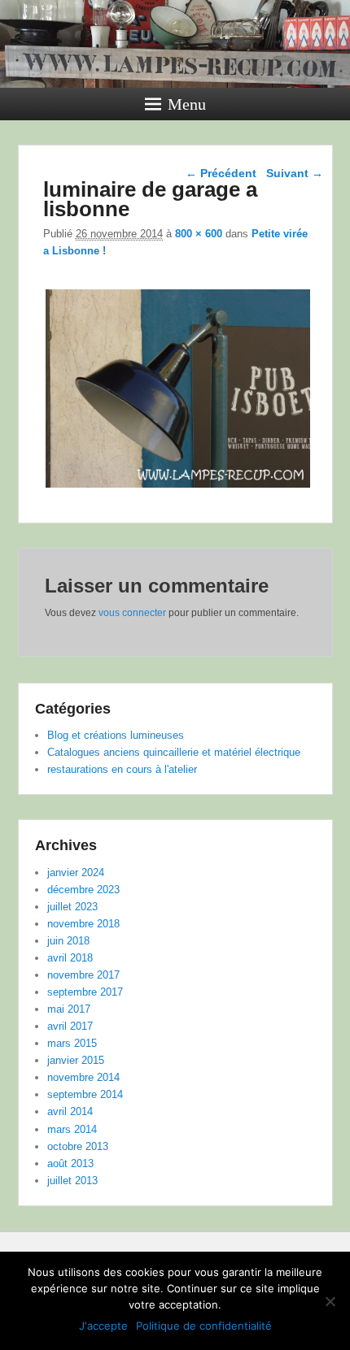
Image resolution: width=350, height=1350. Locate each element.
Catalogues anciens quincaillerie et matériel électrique (173, 752)
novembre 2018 (83, 924)
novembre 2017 (83, 975)
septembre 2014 (85, 1094)
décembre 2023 (83, 889)
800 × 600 (198, 234)
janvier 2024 (75, 872)
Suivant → (294, 173)
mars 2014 (72, 1129)
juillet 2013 (72, 1180)
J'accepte (103, 1325)
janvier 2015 (75, 1060)
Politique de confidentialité (204, 1325)
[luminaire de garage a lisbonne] (178, 487)
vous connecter (132, 613)
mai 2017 (68, 1009)
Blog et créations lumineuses (115, 735)
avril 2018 (70, 958)
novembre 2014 (83, 1077)
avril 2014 (70, 1111)
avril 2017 (70, 1026)
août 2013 (70, 1163)
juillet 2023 (72, 907)
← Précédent (221, 173)
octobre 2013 (77, 1146)
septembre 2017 (85, 992)
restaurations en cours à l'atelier (122, 769)
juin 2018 (68, 941)
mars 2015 (72, 1043)
